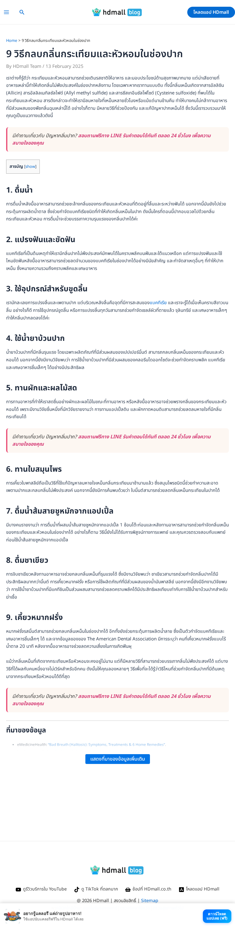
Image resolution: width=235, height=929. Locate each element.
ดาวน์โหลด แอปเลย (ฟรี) (217, 916)
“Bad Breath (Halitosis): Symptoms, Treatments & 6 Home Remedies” (106, 744)
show (30, 167)
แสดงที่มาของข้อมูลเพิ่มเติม (117, 759)
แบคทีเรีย (158, 302)
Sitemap (149, 900)
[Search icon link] (22, 13)
